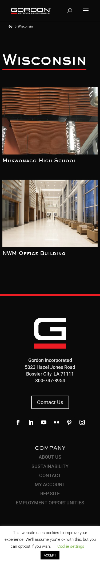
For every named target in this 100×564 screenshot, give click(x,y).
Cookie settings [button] (70, 546)
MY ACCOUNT (50, 484)
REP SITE (50, 493)
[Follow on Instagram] (82, 422)
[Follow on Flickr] (56, 422)
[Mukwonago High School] (49, 121)
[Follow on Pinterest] (69, 422)
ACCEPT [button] (50, 555)
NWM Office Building (33, 253)
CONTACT (50, 475)
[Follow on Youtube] (43, 422)
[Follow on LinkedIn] (31, 422)
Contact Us (50, 402)
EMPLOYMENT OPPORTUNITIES (50, 502)
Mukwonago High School (39, 161)
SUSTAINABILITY (50, 466)
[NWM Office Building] (49, 213)
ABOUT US (50, 457)
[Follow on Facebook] (18, 422)
